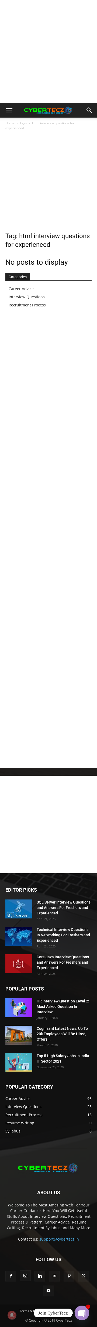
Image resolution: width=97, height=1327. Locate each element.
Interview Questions (27, 296)
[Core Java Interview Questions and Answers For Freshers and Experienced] (18, 963)
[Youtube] (48, 1291)
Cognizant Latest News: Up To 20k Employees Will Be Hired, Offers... (62, 1033)
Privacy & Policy (66, 1311)
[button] (9, 110)
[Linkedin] (39, 1276)
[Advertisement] (48, 51)
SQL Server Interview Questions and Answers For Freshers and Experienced (64, 907)
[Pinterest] (69, 1276)
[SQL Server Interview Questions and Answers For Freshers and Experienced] (18, 908)
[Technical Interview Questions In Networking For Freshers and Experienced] (18, 936)
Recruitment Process (27, 305)
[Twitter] (83, 1276)
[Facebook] (10, 1276)
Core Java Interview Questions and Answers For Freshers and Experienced (63, 962)
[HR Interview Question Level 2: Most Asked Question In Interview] (18, 1007)
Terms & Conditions (34, 1311)
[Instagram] (25, 1275)
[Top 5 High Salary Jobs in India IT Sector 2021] (18, 1062)
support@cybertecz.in (59, 1239)
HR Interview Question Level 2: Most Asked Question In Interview (63, 1006)
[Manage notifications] (12, 1315)
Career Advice (21, 288)
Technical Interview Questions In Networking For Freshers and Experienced (63, 935)
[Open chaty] (82, 1313)
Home (10, 123)
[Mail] (54, 1276)
